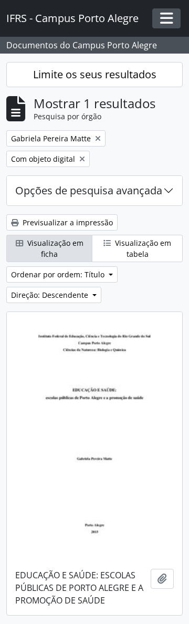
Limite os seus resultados (94, 74)
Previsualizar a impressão (66, 222)
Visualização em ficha (54, 248)
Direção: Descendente (50, 295)
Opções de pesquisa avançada (88, 190)
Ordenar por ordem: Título (59, 274)
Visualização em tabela (142, 248)
